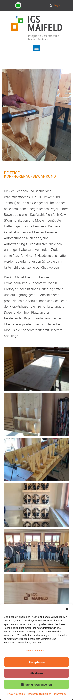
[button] (67, 609)
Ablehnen (36, 673)
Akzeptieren (36, 662)
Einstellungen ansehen (36, 684)
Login (57, 5)
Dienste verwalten (35, 650)
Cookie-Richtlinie (16, 694)
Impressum (60, 694)
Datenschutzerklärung (39, 694)
